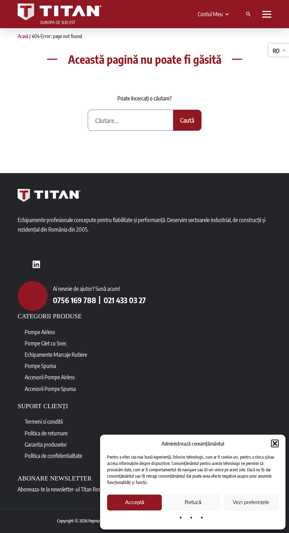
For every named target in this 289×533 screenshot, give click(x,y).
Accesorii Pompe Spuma (50, 388)
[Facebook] (23, 264)
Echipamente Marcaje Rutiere (56, 354)
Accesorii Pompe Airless (50, 377)
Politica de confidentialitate (53, 455)
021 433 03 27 (125, 300)
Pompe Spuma (40, 365)
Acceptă (134, 502)
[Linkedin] (36, 264)
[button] (274, 443)
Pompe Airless (40, 332)
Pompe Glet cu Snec (46, 343)
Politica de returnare (46, 433)
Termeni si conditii (44, 421)
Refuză (193, 502)
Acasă (23, 36)
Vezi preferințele (251, 502)
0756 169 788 (74, 300)
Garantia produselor (46, 444)
